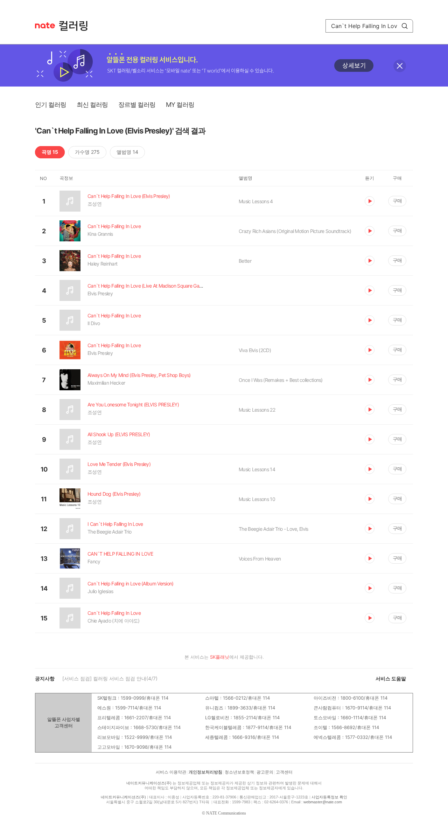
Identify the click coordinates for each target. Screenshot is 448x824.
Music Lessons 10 (257, 499)
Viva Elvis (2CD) (255, 350)
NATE (45, 25)
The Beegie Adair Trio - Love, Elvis (273, 529)
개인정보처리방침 (205, 772)
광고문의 (265, 772)
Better (245, 261)
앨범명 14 (127, 152)
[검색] (405, 26)
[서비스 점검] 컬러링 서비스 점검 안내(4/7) (110, 678)
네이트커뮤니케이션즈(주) (149, 783)
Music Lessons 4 (256, 201)
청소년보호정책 (239, 772)
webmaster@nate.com (322, 802)
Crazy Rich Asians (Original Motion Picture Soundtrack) (295, 231)
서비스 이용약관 (171, 772)
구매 (397, 201)
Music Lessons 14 (257, 469)
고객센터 (284, 772)
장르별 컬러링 (136, 104)
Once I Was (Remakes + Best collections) (281, 380)
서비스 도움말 (391, 678)
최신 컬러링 (92, 104)
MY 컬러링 (180, 104)
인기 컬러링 (50, 104)
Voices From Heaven (260, 559)
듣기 (369, 201)
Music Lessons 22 (257, 410)
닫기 (399, 66)
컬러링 (76, 26)
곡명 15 (50, 152)
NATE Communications (226, 813)
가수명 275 (87, 152)
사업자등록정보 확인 (329, 797)
